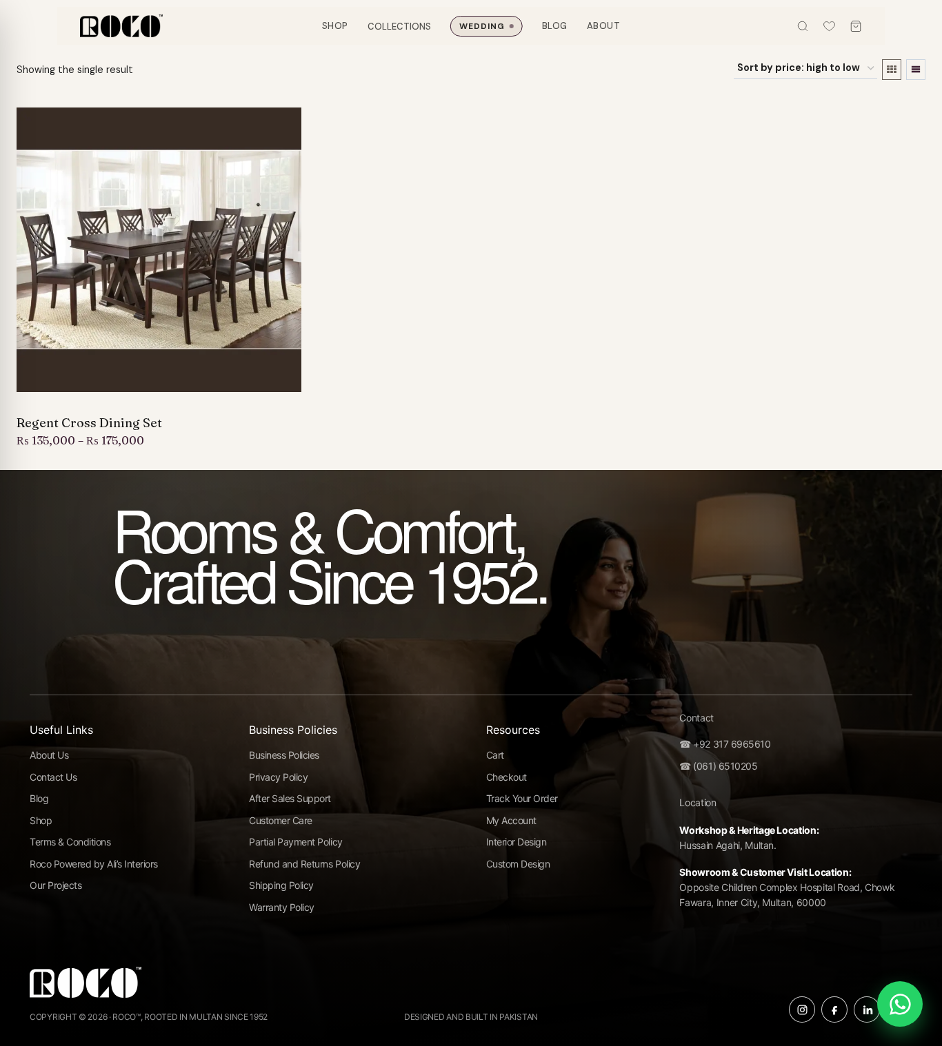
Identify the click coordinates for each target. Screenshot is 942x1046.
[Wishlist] (829, 25)
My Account (511, 820)
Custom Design (518, 864)
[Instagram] (802, 1009)
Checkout (506, 777)
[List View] (915, 69)
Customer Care (280, 820)
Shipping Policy (281, 885)
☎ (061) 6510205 (718, 766)
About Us (49, 755)
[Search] (802, 26)
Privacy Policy (278, 777)
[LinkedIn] (867, 1009)
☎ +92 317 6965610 (724, 744)
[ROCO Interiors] (121, 25)
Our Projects (55, 885)
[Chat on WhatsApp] (900, 1004)
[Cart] (856, 26)
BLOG (555, 26)
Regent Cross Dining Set (89, 423)
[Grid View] (891, 69)
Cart (495, 755)
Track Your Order (522, 798)
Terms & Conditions (70, 842)
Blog (39, 798)
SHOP (335, 26)
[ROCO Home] (85, 987)
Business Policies (284, 755)
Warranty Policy (281, 907)
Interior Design (516, 842)
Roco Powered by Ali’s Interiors (94, 864)
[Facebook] (834, 1009)
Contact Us (53, 777)
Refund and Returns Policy (304, 864)
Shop (41, 820)
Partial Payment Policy (295, 842)
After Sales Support (290, 798)
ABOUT (604, 26)
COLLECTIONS (399, 26)
